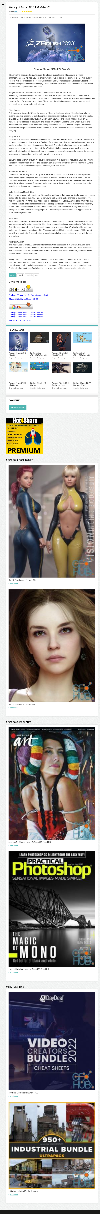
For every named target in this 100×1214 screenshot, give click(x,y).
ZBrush (20, 275)
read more (14, 583)
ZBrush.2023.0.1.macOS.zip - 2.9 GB (23, 299)
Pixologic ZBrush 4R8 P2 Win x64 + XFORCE (82, 384)
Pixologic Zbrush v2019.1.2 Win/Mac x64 (81, 354)
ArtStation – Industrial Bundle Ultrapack (23, 1191)
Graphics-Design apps (39, 17)
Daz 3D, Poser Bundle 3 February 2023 (22, 580)
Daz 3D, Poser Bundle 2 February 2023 (22, 704)
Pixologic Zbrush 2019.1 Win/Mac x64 (17, 384)
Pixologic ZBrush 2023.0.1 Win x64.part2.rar (26, 315)
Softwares (27, 17)
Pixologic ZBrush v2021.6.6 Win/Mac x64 (38, 354)
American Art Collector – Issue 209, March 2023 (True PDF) (30, 842)
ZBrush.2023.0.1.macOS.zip (20, 320)
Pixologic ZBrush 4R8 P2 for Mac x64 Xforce (60, 384)
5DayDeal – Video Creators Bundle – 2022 (23, 1093)
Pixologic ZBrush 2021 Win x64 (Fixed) (60, 354)
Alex (16, 12)
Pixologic (29, 275)
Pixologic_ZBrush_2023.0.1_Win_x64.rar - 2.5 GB (28, 295)
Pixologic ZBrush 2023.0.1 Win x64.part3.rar (26, 317)
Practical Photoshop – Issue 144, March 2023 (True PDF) (29, 969)
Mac (36, 275)
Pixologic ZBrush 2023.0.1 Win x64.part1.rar (26, 313)
